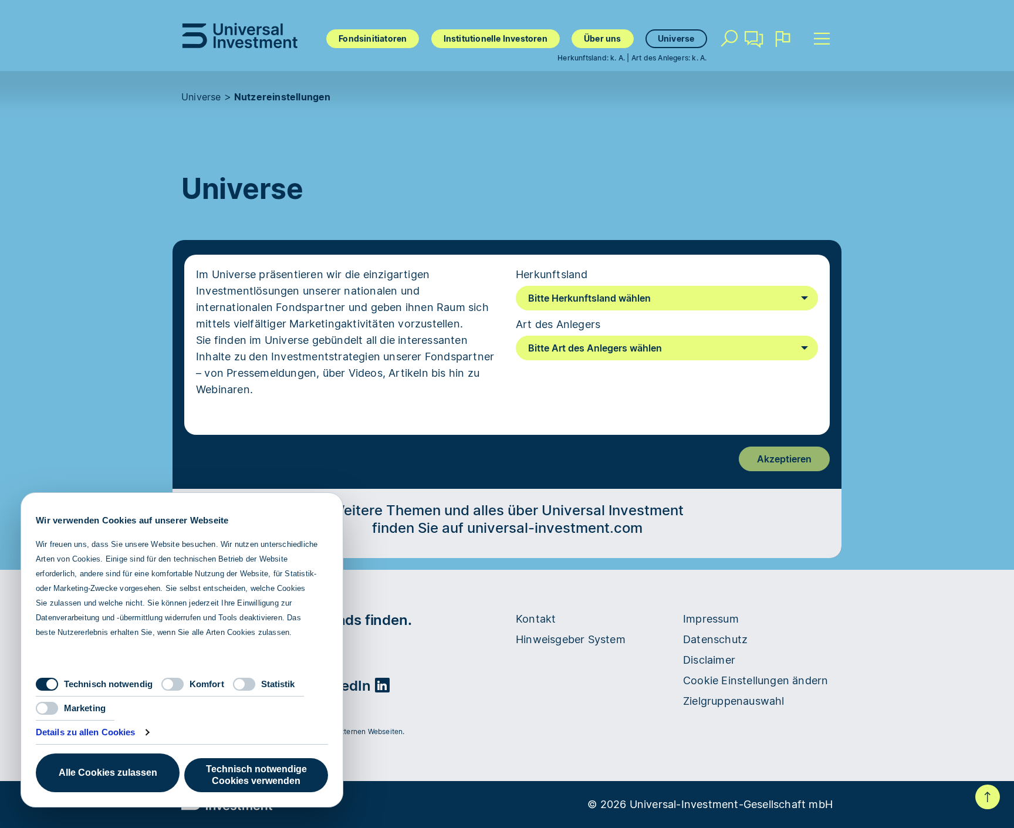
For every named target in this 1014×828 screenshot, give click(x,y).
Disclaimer (709, 660)
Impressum (711, 619)
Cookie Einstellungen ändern (755, 680)
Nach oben (987, 797)
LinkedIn (343, 685)
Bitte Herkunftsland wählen (589, 298)
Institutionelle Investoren (495, 38)
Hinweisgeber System (571, 639)
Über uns (602, 38)
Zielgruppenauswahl (734, 701)
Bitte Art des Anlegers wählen (595, 348)
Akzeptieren (784, 459)
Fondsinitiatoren (373, 38)
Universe (676, 38)
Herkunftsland (552, 274)
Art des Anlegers (558, 324)
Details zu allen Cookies (85, 732)
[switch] (172, 684)
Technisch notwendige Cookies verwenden (256, 775)
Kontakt (754, 56)
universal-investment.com (555, 527)
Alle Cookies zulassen (108, 773)
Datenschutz (715, 639)
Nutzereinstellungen (282, 97)
